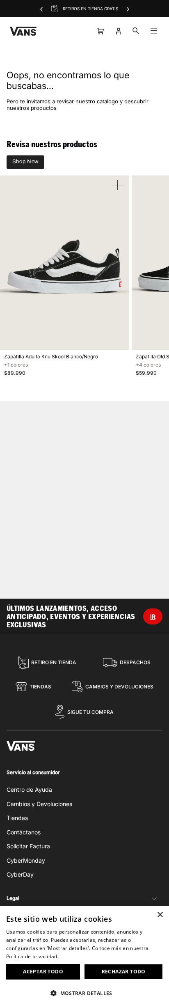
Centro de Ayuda (29, 789)
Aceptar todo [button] (43, 971)
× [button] (160, 915)
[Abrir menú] (154, 31)
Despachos (135, 662)
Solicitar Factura (28, 846)
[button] (84, 993)
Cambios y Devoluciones (119, 686)
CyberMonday (26, 860)
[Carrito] (100, 31)
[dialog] (84, 956)
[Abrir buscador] (136, 31)
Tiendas (40, 686)
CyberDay (20, 874)
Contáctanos (24, 832)
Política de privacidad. (32, 956)
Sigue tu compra (90, 712)
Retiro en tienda (53, 662)
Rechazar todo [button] (124, 971)
